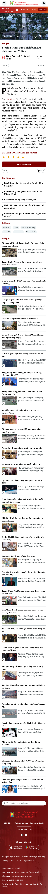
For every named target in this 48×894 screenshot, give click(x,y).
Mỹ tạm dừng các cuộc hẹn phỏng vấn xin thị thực (22, 667)
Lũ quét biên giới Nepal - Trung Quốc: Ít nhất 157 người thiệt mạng (22, 336)
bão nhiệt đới (31, 232)
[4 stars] (18, 157)
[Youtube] (26, 835)
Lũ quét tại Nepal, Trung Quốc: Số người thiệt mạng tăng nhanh (23, 244)
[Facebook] (22, 835)
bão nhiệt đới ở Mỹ (28, 228)
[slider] (24, 32)
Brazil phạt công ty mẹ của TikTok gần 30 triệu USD (23, 724)
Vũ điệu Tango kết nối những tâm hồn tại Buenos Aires (20, 411)
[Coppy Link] (43, 65)
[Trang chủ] (17, 9)
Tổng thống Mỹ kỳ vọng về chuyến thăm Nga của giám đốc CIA (22, 373)
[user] (43, 3)
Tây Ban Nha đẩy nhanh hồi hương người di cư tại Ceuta (23, 686)
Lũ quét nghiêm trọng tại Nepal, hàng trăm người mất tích (21, 430)
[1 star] (4, 157)
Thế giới (5, 43)
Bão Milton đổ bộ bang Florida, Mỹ (20, 199)
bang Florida (18, 232)
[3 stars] (13, 157)
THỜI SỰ (24, 10)
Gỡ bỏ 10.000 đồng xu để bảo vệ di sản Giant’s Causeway (23, 538)
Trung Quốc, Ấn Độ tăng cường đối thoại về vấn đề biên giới (23, 592)
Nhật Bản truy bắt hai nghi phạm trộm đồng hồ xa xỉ (23, 630)
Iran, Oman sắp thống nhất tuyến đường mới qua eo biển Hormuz (22, 500)
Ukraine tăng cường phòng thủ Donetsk (20, 318)
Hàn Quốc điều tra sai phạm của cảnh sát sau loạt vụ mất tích (22, 611)
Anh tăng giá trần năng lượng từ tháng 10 (21, 464)
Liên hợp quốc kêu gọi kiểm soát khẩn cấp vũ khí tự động (22, 780)
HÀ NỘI (33, 10)
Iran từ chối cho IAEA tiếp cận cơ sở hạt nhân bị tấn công (24, 282)
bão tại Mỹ (6, 232)
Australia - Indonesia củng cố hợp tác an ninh (22, 448)
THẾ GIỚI (42, 10)
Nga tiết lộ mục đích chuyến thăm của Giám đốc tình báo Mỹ (23, 573)
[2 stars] (8, 157)
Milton (16, 228)
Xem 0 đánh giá (24, 164)
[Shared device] (39, 65)
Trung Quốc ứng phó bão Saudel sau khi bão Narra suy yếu (22, 392)
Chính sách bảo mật (37, 823)
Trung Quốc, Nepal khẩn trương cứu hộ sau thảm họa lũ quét (22, 263)
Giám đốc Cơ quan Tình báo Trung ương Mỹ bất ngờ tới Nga (22, 648)
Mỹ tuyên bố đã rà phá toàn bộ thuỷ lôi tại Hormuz (21, 743)
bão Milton (10, 99)
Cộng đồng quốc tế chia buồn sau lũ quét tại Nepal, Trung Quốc (22, 301)
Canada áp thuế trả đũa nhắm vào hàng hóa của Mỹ (23, 705)
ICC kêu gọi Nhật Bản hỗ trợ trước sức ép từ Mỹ (22, 355)
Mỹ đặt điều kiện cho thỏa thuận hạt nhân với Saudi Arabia (22, 519)
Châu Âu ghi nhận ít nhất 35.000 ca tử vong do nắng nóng (23, 762)
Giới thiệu (7, 823)
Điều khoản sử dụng (21, 823)
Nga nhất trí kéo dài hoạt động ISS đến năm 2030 (22, 481)
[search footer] (4, 803)
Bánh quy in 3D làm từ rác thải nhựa (18, 556)
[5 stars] (23, 157)
